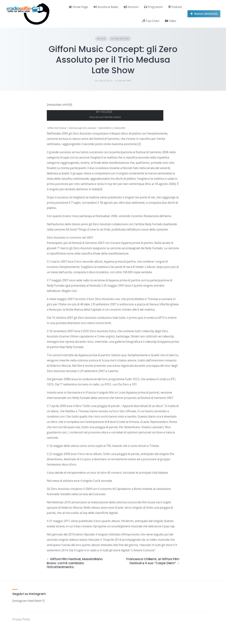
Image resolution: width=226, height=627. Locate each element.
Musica (101, 38)
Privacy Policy (21, 619)
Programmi (155, 7)
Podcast (176, 7)
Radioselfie (120, 128)
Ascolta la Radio (107, 7)
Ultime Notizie (120, 38)
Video (172, 21)
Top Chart (152, 21)
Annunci (132, 7)
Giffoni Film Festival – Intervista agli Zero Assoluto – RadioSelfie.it (79, 128)
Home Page (80, 7)
